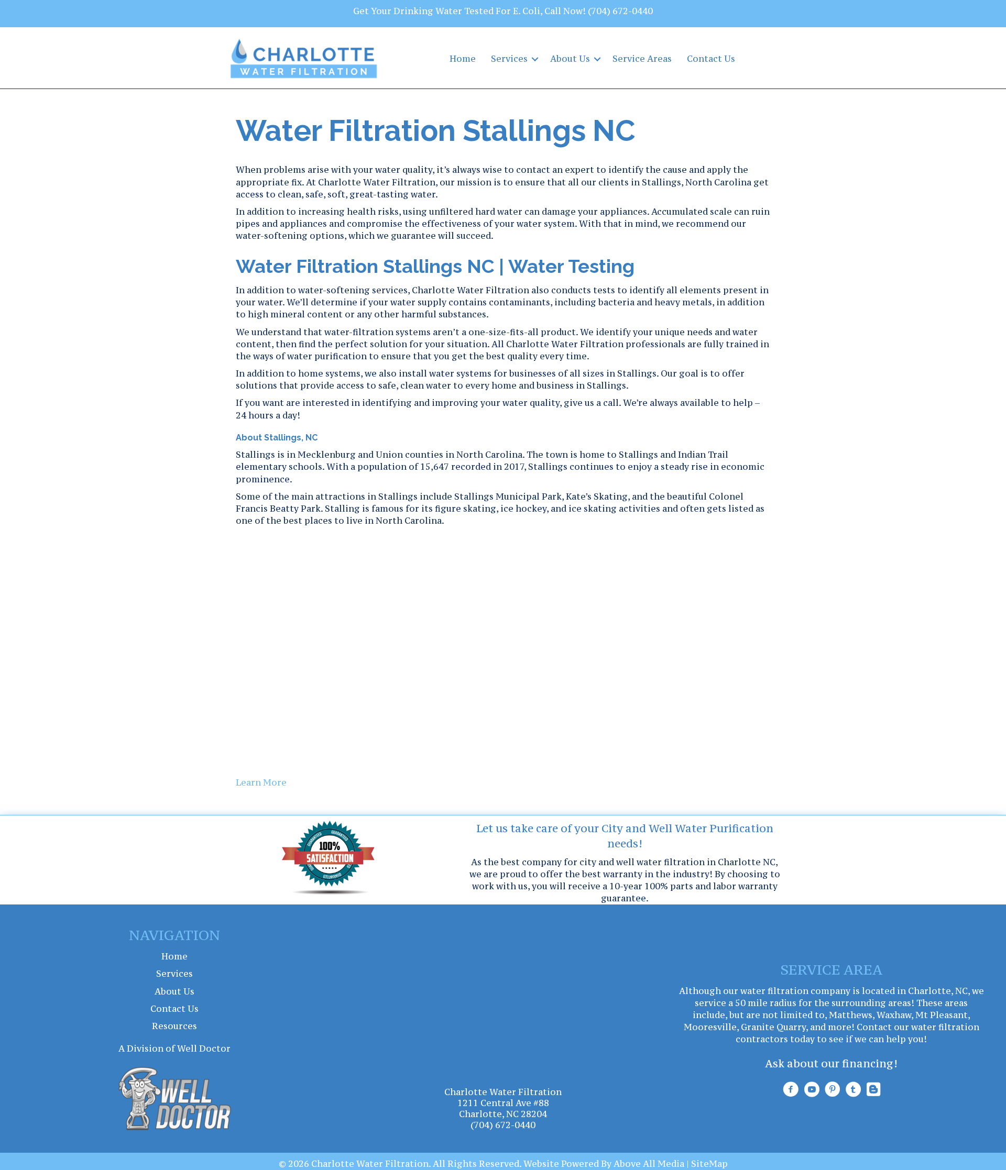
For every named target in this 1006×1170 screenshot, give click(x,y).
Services (509, 58)
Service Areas (642, 58)
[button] (535, 59)
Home (463, 58)
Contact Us (711, 58)
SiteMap (709, 1163)
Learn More (261, 782)
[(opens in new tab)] (175, 1097)
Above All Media (649, 1163)
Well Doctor (204, 1048)
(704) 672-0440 (620, 11)
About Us (570, 58)
